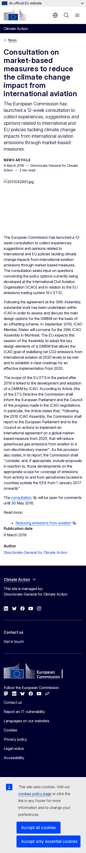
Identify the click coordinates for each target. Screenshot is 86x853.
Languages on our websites (26, 721)
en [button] (55, 15)
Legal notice (14, 748)
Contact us (13, 702)
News (12, 40)
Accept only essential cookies (49, 841)
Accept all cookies (38, 827)
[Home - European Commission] (15, 14)
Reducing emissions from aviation (43, 523)
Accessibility (14, 757)
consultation (21, 497)
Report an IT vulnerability (24, 711)
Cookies (10, 730)
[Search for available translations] (35, 497)
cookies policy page (34, 793)
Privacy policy (15, 739)
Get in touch (14, 641)
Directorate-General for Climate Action (35, 552)
